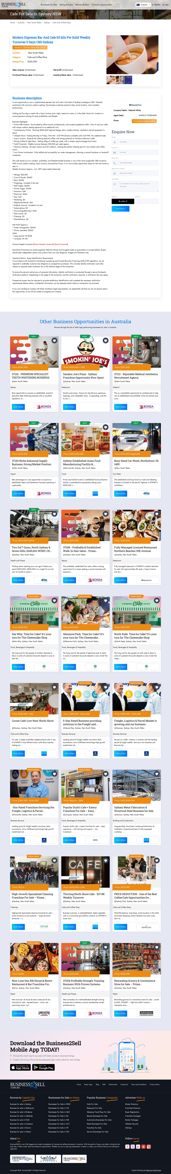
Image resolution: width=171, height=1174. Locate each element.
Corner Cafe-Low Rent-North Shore (33, 720)
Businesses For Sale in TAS (59, 1131)
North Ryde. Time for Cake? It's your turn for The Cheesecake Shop (135, 635)
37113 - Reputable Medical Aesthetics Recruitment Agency (136, 375)
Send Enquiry (120, 209)
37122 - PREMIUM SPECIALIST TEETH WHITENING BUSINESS (30, 375)
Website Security (131, 1123)
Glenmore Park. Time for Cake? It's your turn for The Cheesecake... (83, 635)
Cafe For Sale (92, 1104)
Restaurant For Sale (94, 1108)
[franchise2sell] (74, 1158)
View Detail (18, 407)
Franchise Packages (133, 1116)
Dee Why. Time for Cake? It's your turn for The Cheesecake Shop (31, 635)
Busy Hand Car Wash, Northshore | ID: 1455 (136, 462)
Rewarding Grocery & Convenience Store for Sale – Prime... (134, 982)
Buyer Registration (132, 1112)
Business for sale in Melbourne (22, 1108)
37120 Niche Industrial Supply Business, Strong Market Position (31, 462)
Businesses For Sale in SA (59, 1116)
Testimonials (113, 1084)
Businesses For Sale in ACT (59, 1123)
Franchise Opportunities (102, 4)
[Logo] (13, 4)
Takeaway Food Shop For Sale (99, 1112)
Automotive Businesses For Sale (99, 1120)
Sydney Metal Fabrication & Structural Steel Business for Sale (133, 809)
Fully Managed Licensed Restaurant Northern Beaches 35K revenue (135, 549)
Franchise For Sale (94, 1127)
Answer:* (138, 197)
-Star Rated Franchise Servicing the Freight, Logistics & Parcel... (33, 809)
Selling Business (66, 4)
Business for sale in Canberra (21, 1123)
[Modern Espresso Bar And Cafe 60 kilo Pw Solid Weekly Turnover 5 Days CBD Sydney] (132, 54)
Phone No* (115, 158)
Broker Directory (131, 1104)
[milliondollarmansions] (48, 1158)
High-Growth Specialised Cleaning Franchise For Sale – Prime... (32, 895)
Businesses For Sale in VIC (59, 1108)
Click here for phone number (144, 121)
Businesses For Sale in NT (58, 1127)
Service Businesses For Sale (97, 1131)
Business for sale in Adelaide (21, 1116)
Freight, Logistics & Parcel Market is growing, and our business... (135, 722)
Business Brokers (82, 4)
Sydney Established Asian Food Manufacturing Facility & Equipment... (81, 463)
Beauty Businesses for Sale (97, 1116)
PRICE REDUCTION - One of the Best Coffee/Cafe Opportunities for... (135, 895)
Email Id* (114, 148)
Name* (114, 137)
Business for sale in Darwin (20, 1127)
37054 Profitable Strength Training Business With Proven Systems (83, 982)
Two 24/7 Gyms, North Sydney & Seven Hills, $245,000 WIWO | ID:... (32, 549)
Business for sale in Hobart (20, 1131)
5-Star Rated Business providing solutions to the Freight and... (82, 722)
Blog (97, 1084)
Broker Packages (131, 1120)
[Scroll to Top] (166, 1170)
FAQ (103, 1084)
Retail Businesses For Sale (97, 1123)
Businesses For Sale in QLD (59, 1112)
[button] (143, 5)
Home (79, 1084)
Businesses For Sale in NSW (59, 1104)
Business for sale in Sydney (20, 1104)
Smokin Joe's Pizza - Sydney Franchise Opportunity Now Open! (83, 375)
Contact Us (124, 1084)
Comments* (115, 179)
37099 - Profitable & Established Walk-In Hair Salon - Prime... (82, 549)
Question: (114, 197)
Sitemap (128, 1127)
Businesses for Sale (49, 4)
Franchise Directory (132, 1108)
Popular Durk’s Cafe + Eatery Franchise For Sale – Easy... (80, 809)
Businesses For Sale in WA (59, 1120)
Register (157, 4)
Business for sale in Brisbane (21, 1112)
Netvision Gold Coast (153, 1170)
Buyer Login (88, 1084)
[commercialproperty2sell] (22, 1158)
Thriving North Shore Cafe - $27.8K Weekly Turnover (84, 895)
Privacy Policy (154, 1084)
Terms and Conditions (138, 1084)
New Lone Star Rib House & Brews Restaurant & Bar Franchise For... (32, 982)
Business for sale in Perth (19, 1120)
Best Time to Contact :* (119, 169)
